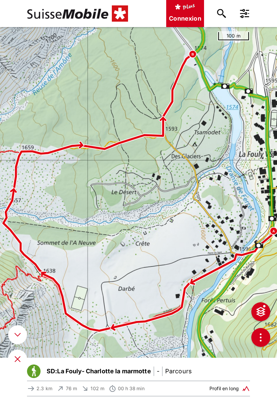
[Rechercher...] (221, 13)
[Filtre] (244, 13)
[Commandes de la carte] (260, 337)
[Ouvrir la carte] (17, 359)
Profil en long (224, 388)
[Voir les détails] (17, 334)
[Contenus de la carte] (260, 311)
